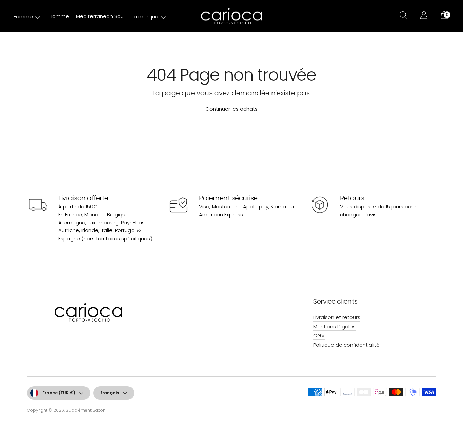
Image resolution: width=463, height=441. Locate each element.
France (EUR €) (58, 393)
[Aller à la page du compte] (423, 16)
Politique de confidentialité (346, 344)
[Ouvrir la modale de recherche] (402, 16)
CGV (319, 335)
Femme (23, 16)
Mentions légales (334, 326)
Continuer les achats (231, 108)
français (109, 393)
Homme (59, 16)
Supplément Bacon (86, 410)
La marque (145, 16)
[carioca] (231, 16)
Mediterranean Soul (100, 16)
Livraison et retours (336, 317)
